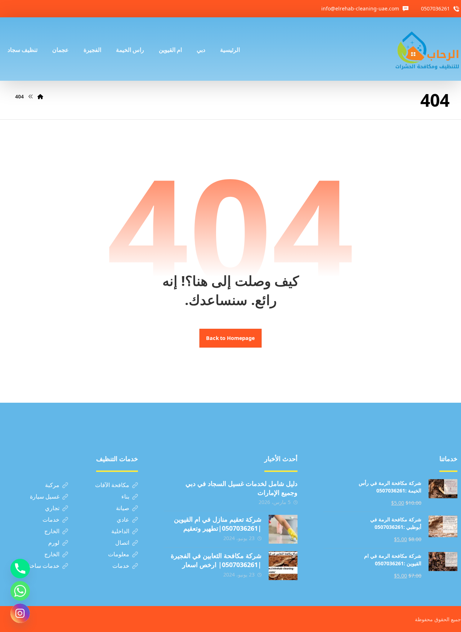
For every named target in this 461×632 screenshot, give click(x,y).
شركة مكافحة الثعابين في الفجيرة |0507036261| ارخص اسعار (216, 560)
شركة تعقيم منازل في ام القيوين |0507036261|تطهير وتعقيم (217, 523)
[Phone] (20, 568)
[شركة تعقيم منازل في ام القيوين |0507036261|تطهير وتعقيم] (283, 529)
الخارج (51, 531)
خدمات (50, 519)
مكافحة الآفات (112, 485)
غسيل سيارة (44, 496)
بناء (125, 496)
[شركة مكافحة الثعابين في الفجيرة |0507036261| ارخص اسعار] (283, 565)
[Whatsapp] (20, 591)
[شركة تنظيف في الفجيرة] (427, 49)
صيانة (122, 508)
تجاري (52, 508)
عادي (123, 519)
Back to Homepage (230, 338)
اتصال (122, 543)
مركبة (52, 485)
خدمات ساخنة (42, 566)
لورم (53, 543)
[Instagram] (20, 613)
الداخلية (120, 531)
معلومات (118, 554)
